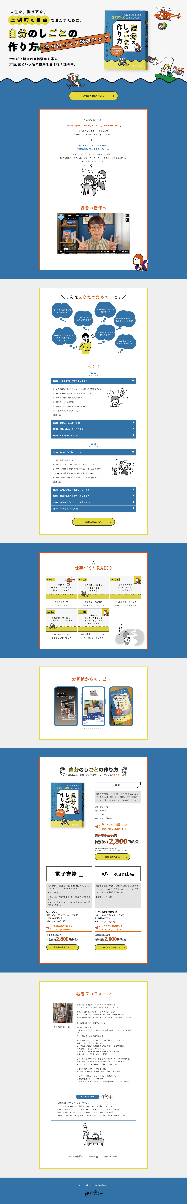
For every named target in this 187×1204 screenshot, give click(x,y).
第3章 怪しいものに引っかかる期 (68, 429)
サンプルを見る (56, 892)
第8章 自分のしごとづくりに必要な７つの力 (73, 502)
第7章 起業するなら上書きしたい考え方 (71, 496)
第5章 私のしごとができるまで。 (68, 452)
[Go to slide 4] (86, 728)
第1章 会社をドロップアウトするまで (70, 381)
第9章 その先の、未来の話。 (66, 508)
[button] (93, 381)
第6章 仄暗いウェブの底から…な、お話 (71, 489)
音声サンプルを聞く (106, 897)
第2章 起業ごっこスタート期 (66, 422)
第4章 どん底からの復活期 (65, 435)
